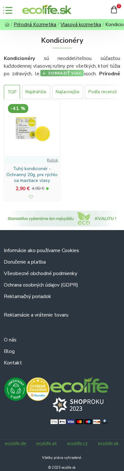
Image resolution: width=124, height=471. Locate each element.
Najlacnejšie (67, 92)
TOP (12, 92)
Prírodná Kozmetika (35, 24)
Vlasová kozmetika (80, 24)
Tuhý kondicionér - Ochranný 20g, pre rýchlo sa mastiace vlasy (32, 174)
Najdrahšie (35, 92)
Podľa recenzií (102, 92)
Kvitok (52, 160)
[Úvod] (7, 24)
